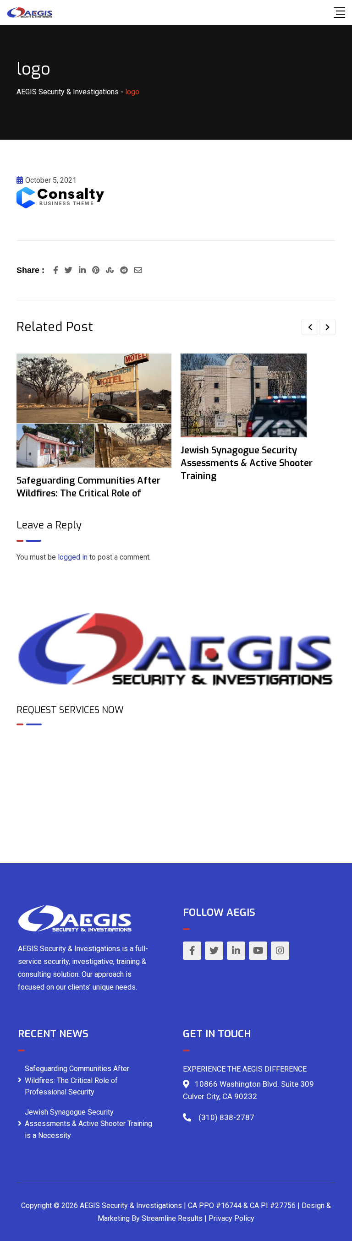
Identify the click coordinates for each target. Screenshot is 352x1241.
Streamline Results (172, 1218)
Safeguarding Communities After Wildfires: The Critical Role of (88, 487)
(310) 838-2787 (226, 1117)
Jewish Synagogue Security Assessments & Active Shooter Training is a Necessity (88, 1124)
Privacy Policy (231, 1218)
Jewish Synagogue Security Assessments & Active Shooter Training (247, 463)
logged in (73, 557)
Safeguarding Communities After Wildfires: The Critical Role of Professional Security (77, 1080)
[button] (310, 327)
